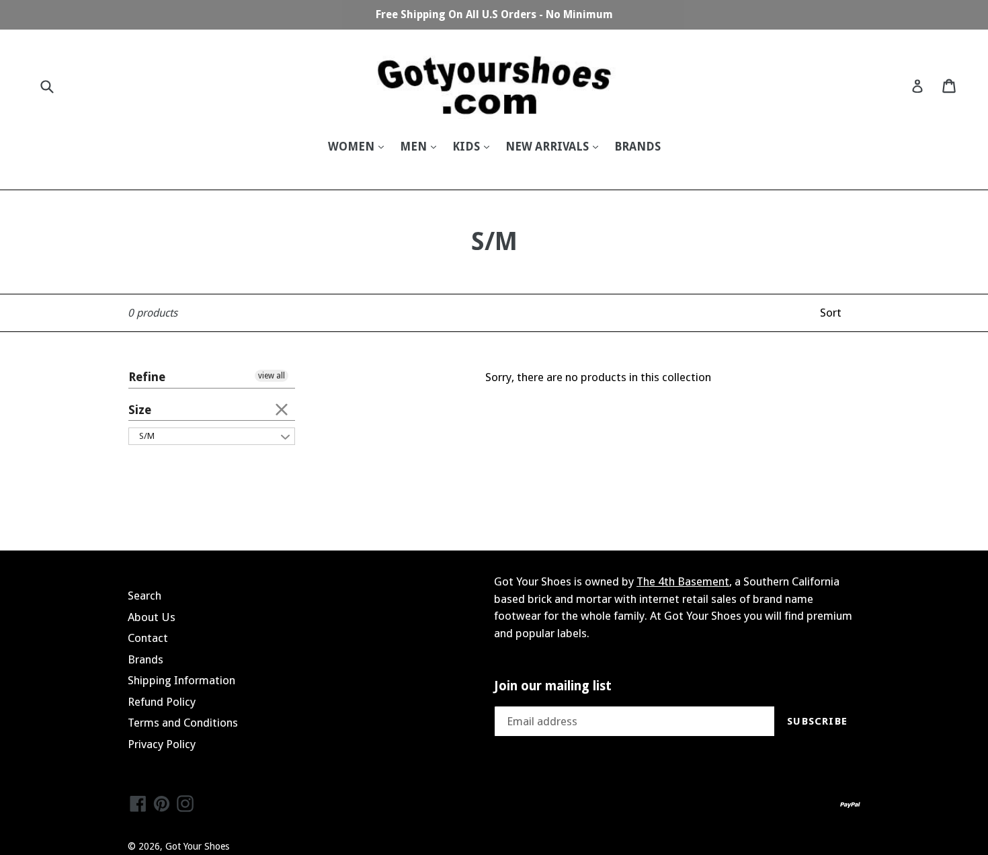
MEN (414, 146)
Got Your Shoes (197, 846)
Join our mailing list (553, 686)
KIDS (467, 146)
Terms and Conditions (183, 722)
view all (271, 375)
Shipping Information (181, 680)
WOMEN (352, 146)
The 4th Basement (682, 581)
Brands (145, 659)
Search (144, 595)
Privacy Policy (162, 744)
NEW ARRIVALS (548, 146)
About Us (151, 617)
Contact (148, 638)
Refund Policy (162, 701)
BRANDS (637, 146)
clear (281, 408)
